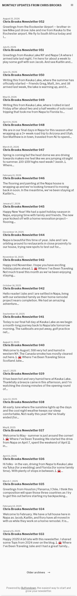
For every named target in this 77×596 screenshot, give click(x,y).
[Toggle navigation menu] (72, 5)
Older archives (36, 572)
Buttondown (28, 587)
